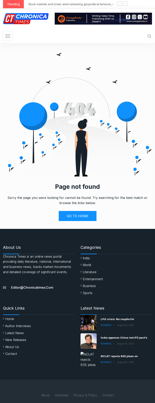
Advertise (61, 395)
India (86, 258)
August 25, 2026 (125, 325)
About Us (12, 347)
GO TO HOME (77, 216)
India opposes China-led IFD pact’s (124, 337)
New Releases (15, 340)
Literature (89, 272)
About (45, 395)
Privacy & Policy (85, 395)
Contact (11, 354)
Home (9, 319)
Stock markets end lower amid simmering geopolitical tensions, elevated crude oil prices (87, 4)
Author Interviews (18, 326)
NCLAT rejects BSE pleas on (119, 356)
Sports (87, 293)
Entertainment (93, 279)
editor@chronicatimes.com (32, 287)
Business (89, 286)
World (87, 265)
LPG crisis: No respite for (117, 319)
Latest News (14, 333)
